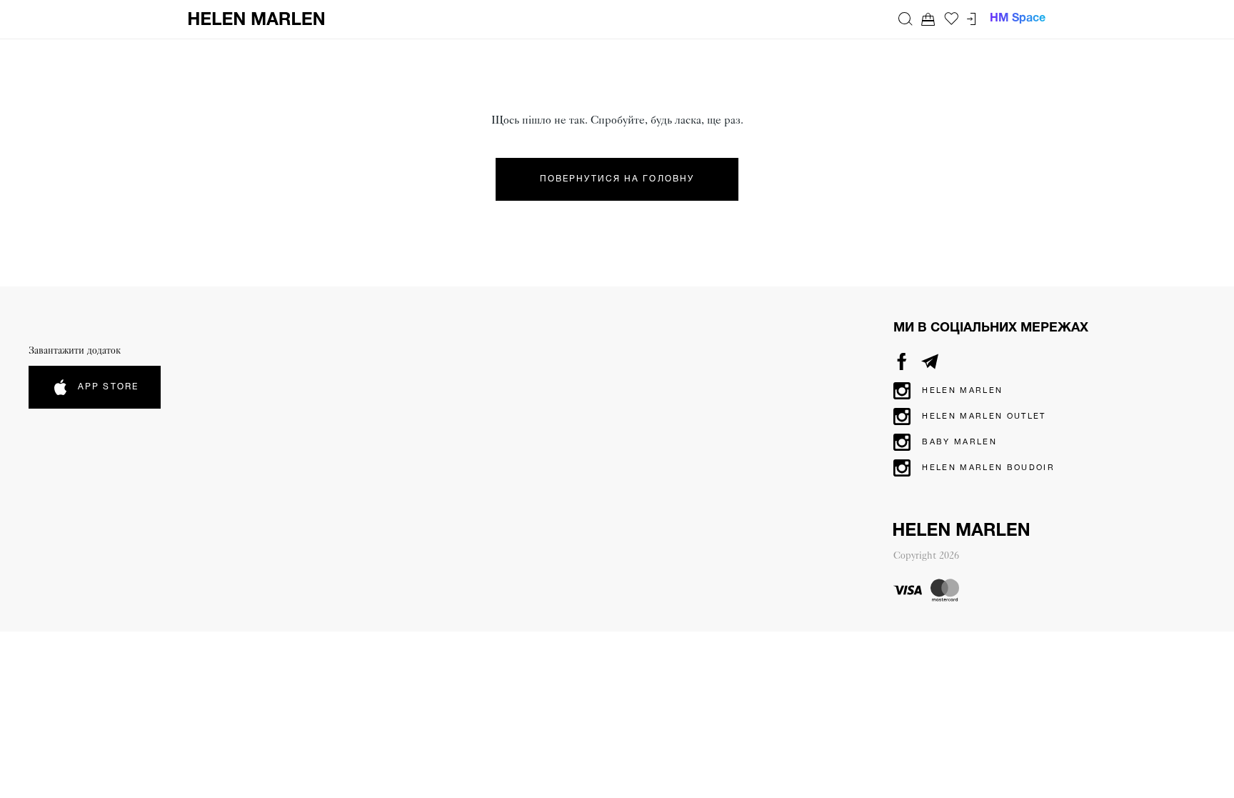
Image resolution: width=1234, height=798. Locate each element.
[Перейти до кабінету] (971, 19)
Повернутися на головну (617, 179)
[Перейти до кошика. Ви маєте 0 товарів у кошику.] (928, 19)
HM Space (1017, 19)
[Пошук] (905, 18)
